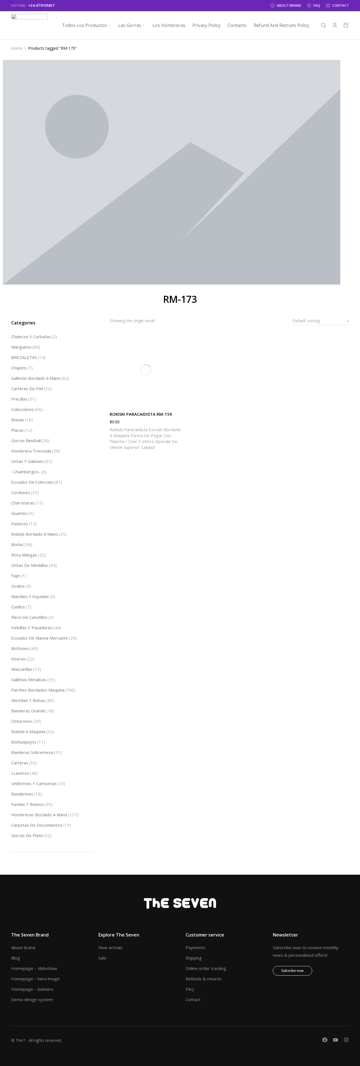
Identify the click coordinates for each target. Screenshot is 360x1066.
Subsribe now (292, 970)
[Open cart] (346, 25)
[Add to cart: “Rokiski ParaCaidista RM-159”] (176, 400)
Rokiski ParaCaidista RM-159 (141, 414)
